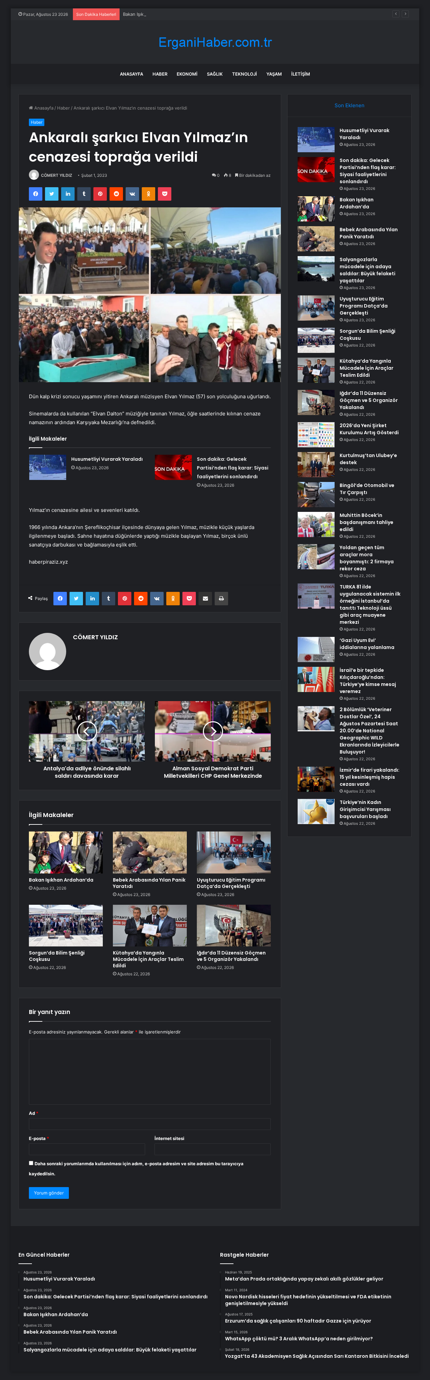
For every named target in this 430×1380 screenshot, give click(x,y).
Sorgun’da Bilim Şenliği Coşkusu (57, 956)
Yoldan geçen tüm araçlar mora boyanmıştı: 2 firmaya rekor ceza (367, 558)
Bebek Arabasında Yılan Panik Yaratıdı (149, 883)
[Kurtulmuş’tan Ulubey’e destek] (316, 464)
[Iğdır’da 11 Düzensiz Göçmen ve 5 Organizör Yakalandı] (234, 925)
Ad (33, 1113)
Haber (160, 74)
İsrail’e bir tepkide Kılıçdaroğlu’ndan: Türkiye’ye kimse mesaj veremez (368, 681)
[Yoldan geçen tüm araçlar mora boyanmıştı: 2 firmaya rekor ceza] (316, 556)
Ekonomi (187, 74)
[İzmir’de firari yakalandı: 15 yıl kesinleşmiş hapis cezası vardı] (316, 779)
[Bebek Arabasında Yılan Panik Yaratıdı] (150, 852)
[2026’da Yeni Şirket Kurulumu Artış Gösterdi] (316, 434)
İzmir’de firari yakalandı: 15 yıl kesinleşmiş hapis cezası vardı (369, 777)
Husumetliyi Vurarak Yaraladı (107, 459)
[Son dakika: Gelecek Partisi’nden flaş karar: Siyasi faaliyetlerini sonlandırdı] (173, 467)
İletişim (300, 74)
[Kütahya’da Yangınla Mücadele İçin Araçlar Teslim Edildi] (150, 925)
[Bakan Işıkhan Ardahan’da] (66, 852)
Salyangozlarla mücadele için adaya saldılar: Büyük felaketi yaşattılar (367, 270)
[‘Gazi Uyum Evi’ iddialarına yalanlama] (316, 649)
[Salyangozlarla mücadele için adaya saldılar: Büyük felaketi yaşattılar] (316, 268)
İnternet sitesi (169, 1138)
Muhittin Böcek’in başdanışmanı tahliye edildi (366, 522)
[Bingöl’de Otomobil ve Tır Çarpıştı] (316, 494)
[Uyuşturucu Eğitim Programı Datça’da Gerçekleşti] (234, 852)
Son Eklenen (349, 105)
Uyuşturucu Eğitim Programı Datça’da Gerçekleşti (231, 883)
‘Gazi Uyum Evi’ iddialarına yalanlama (367, 644)
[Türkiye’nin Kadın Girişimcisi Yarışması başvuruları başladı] (316, 811)
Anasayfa (131, 74)
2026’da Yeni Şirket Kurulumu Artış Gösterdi (369, 429)
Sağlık (215, 74)
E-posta (39, 1138)
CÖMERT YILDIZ (56, 175)
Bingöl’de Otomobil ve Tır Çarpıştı (367, 489)
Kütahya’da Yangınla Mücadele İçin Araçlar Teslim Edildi (148, 959)
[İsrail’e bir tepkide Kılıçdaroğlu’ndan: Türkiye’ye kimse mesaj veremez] (316, 679)
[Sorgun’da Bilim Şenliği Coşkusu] (66, 925)
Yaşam (274, 74)
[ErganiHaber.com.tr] (215, 42)
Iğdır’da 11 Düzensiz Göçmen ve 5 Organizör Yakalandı (231, 956)
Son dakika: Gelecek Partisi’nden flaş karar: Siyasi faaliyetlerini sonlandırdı (232, 468)
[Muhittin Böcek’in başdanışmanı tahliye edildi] (316, 524)
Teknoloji (244, 74)
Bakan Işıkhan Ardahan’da (149, 14)
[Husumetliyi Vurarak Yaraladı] (47, 467)
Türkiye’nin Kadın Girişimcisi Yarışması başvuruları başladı (365, 809)
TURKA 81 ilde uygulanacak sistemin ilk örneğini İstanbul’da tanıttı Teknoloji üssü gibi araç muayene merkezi (370, 604)
